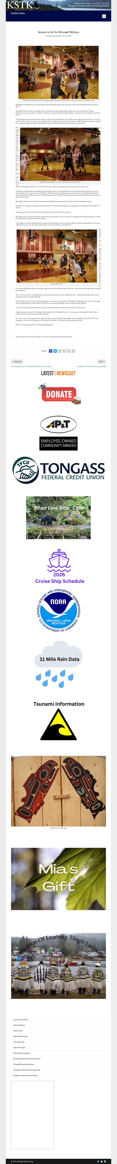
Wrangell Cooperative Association (25, 1075)
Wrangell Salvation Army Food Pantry (26, 1059)
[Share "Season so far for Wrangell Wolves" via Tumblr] (64, 351)
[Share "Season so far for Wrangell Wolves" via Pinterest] (69, 351)
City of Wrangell (19, 1047)
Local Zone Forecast (20, 1019)
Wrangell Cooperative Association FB (26, 1070)
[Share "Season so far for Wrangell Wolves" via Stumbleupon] (73, 351)
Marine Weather (19, 1025)
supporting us (45, 337)
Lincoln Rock (18, 1031)
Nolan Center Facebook (21, 1053)
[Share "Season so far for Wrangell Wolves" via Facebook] (50, 351)
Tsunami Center (18, 1042)
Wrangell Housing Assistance (23, 1064)
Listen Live (17, 13)
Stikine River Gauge (20, 1036)
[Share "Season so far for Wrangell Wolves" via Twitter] (55, 351)
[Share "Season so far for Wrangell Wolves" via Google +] (59, 351)
